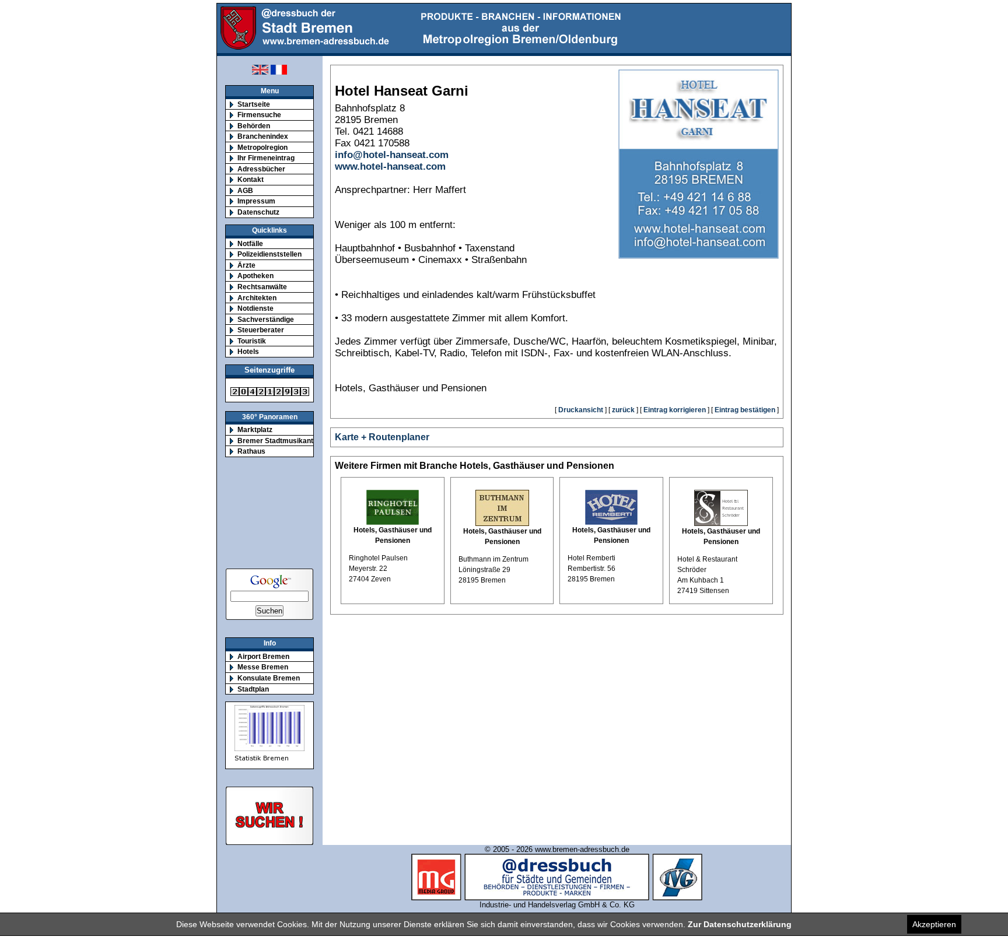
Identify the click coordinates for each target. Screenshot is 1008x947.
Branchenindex (262, 136)
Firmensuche (259, 114)
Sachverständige (265, 319)
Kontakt (250, 179)
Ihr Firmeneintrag (266, 158)
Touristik (251, 341)
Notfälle (250, 243)
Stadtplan (253, 689)
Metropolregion (262, 147)
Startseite (253, 104)
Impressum (256, 201)
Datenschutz (258, 212)
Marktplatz (254, 429)
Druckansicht (580, 410)
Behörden (253, 125)
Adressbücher (261, 169)
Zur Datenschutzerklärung (740, 924)
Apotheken (255, 275)
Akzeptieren (934, 924)
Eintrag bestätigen (745, 410)
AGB (245, 190)
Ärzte (246, 265)
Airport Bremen (263, 656)
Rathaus (251, 451)
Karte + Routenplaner (382, 437)
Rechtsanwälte (262, 286)
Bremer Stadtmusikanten (279, 440)
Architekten (256, 297)
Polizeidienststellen (269, 254)
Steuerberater (260, 330)
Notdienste (255, 308)
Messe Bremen (262, 667)
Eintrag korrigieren (674, 410)
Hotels (248, 351)
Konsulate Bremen (268, 678)
